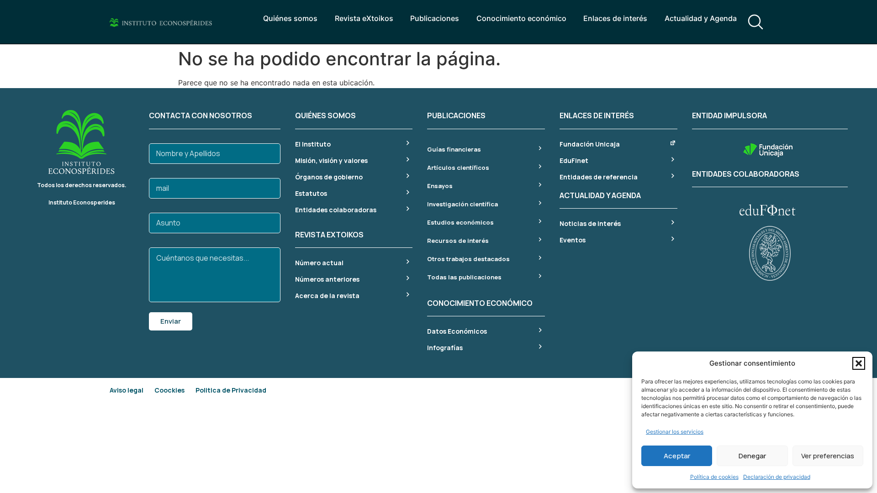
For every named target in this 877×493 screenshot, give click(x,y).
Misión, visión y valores (331, 160)
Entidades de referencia (599, 177)
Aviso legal (126, 390)
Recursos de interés (458, 240)
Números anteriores (327, 279)
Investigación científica (462, 204)
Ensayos (440, 186)
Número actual (319, 262)
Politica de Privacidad (230, 390)
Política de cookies (714, 476)
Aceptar (677, 456)
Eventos (573, 240)
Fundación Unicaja (590, 144)
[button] (858, 363)
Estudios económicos (460, 222)
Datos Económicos (457, 331)
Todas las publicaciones (464, 277)
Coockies (169, 390)
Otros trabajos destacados (468, 259)
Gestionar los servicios (674, 431)
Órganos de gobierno (329, 177)
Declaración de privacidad (776, 476)
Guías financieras (454, 149)
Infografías (445, 347)
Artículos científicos (458, 167)
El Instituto (313, 144)
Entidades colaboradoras (335, 209)
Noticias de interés (590, 223)
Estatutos (311, 193)
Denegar (752, 456)
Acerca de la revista (327, 295)
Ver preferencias (827, 456)
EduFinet (574, 160)
